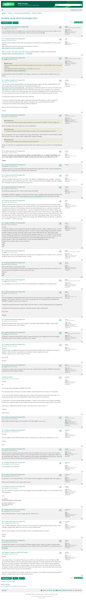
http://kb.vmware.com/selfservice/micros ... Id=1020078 (17, 53)
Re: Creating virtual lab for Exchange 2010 (15, 27)
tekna (66, 38)
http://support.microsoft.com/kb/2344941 (13, 48)
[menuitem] (79, 10)
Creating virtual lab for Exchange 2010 (19, 18)
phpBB (37, 596)
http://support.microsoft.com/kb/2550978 (31, 196)
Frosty (66, 200)
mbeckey (67, 552)
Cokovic (66, 540)
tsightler (66, 448)
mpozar (66, 291)
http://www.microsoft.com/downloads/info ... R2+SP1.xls (17, 87)
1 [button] (76, 22)
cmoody (66, 80)
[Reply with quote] (60, 27)
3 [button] (80, 22)
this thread (5, 548)
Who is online (5, 584)
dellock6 (66, 486)
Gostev (66, 26)
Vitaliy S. (6, 116)
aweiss (66, 222)
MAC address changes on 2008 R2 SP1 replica (15, 552)
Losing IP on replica (7, 377)
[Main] (9, 3)
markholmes (6, 378)
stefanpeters (67, 521)
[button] (75, 22)
